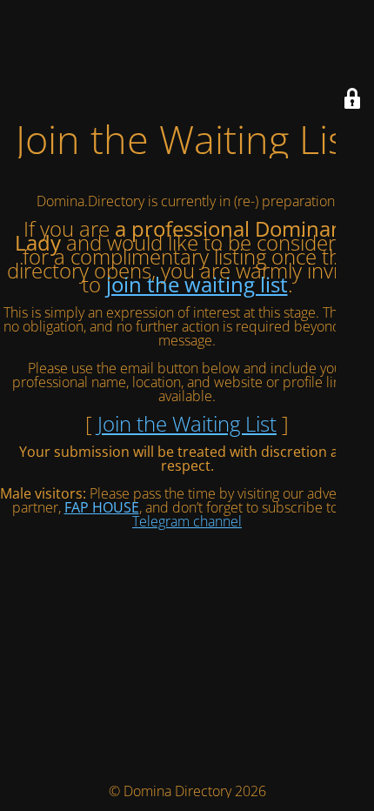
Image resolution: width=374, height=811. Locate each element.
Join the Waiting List (187, 423)
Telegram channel (187, 521)
